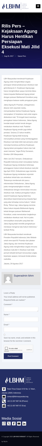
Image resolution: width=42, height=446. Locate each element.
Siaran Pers (22, 56)
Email (6, 325)
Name (6, 315)
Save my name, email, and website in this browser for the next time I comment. (19, 339)
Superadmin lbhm (24, 275)
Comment (8, 304)
